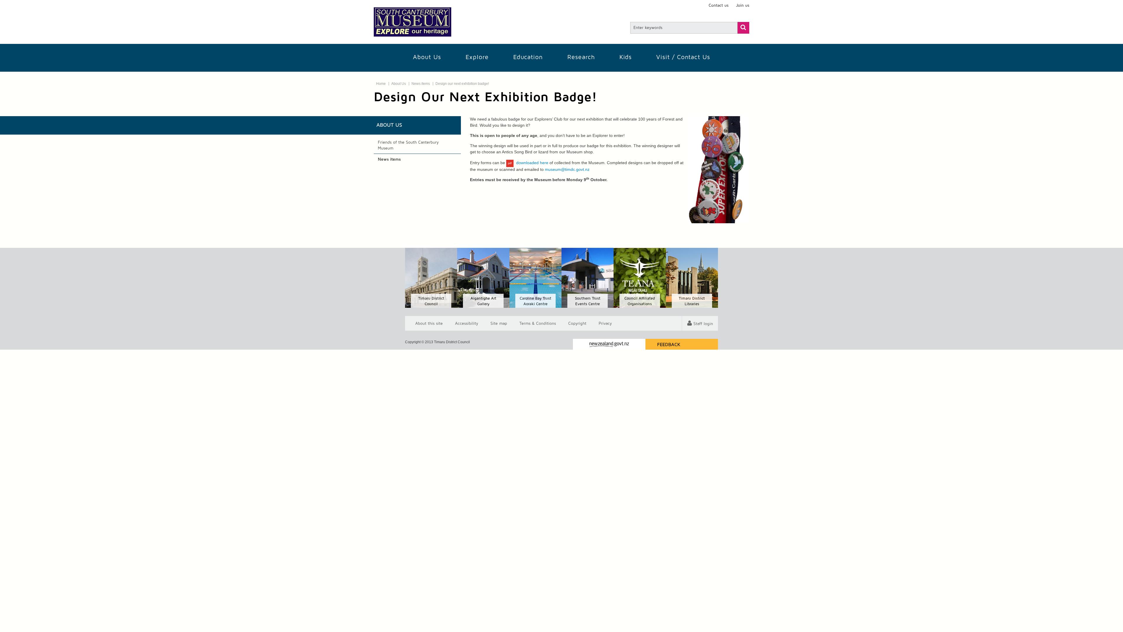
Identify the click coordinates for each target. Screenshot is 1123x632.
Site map (498, 323)
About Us (427, 57)
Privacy (605, 323)
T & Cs (537, 323)
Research (581, 57)
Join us (742, 6)
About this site (429, 323)
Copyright (577, 323)
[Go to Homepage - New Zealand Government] (609, 344)
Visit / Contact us (683, 57)
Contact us (718, 6)
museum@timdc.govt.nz (567, 169)
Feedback (669, 344)
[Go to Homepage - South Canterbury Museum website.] (412, 22)
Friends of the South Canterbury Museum (408, 145)
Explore (477, 57)
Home (381, 84)
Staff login (703, 324)
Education (528, 57)
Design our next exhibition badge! (462, 84)
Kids (625, 57)
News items (420, 84)
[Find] (743, 28)
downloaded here (532, 162)
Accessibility (466, 323)
